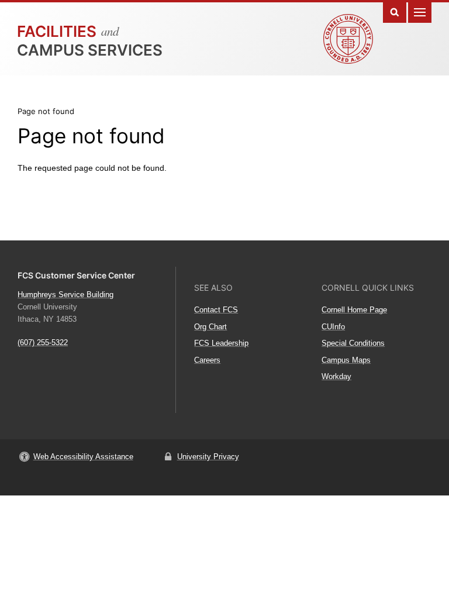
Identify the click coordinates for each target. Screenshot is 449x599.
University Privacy (208, 456)
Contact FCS (216, 309)
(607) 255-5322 (43, 342)
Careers (207, 360)
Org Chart (210, 326)
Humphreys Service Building (65, 294)
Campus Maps (346, 360)
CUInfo (333, 326)
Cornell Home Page (354, 309)
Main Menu (419, 11)
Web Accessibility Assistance (83, 456)
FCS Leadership (221, 343)
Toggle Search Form (394, 11)
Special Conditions (353, 343)
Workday (336, 376)
